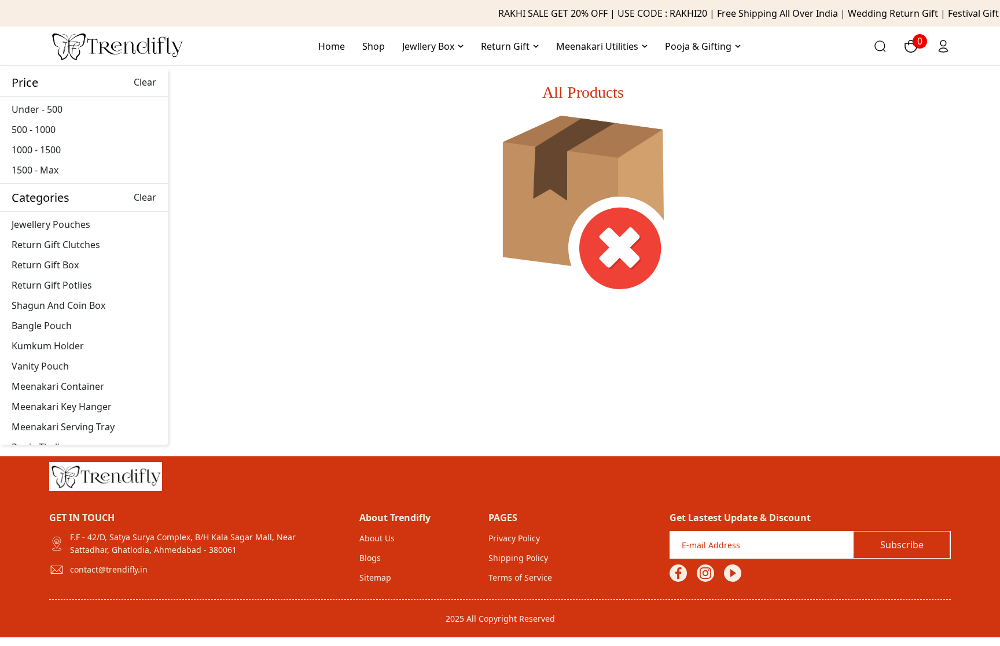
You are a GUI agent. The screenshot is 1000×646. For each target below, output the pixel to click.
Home (331, 46)
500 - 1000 (34, 129)
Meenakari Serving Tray (63, 426)
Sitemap (375, 577)
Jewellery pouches (51, 224)
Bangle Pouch (42, 325)
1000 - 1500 (36, 149)
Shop (373, 46)
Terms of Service (520, 577)
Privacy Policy (514, 538)
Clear (145, 82)
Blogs (370, 557)
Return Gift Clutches (56, 244)
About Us (377, 538)
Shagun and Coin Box (58, 305)
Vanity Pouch (40, 366)
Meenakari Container (58, 386)
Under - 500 (37, 109)
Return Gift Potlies (52, 285)
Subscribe (902, 544)
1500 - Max (35, 170)
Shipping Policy (518, 557)
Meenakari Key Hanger (62, 406)
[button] (433, 46)
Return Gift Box (45, 265)
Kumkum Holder (48, 345)
